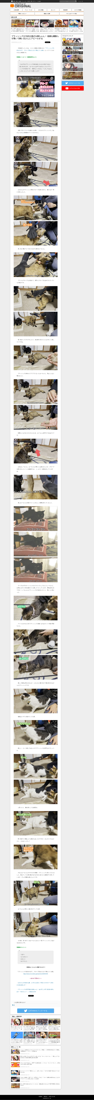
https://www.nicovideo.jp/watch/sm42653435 (35, 974)
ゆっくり (53, 10)
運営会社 (45, 1096)
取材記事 (65, 10)
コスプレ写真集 (77, 10)
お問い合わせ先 (52, 1096)
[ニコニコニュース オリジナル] (20, 5)
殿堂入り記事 (47, 13)
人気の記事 (16, 10)
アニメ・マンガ (28, 10)
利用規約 (40, 1096)
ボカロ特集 (40, 10)
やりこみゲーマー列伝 (71, 13)
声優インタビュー (22, 13)
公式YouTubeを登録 (74, 88)
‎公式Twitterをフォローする (37, 1011)
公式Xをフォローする (74, 83)
